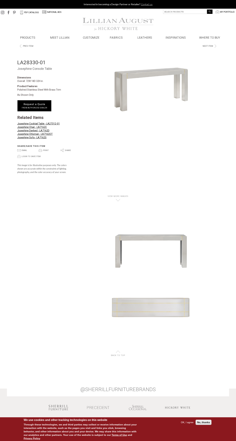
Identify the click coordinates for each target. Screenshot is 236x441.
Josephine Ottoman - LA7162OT (35, 134)
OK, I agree (187, 422)
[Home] (118, 24)
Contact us (147, 4)
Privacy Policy (32, 438)
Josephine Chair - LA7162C (32, 127)
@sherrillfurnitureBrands (118, 389)
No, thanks (203, 422)
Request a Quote (34, 106)
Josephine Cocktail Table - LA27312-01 (38, 123)
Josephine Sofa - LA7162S (31, 137)
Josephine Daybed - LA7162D (33, 130)
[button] (117, 38)
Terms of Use (119, 435)
